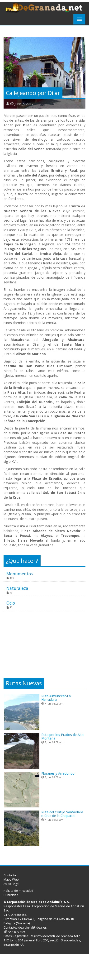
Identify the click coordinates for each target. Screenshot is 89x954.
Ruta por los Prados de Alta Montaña (62, 736)
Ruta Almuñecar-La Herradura (56, 698)
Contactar (10, 875)
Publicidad (11, 895)
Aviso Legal (11, 884)
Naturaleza (17, 588)
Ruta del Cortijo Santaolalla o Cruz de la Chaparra (62, 814)
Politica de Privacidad (18, 891)
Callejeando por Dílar (33, 93)
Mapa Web (11, 880)
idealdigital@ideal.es (32, 927)
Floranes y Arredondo (58, 773)
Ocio (10, 603)
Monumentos (19, 574)
